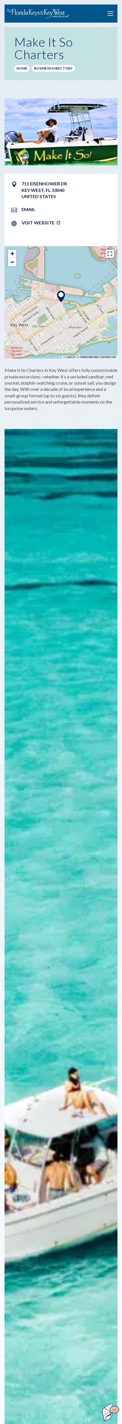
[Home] (38, 13)
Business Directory (53, 68)
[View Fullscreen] (110, 254)
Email (28, 209)
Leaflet (70, 357)
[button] (61, 296)
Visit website (38, 222)
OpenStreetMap (89, 357)
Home (21, 68)
